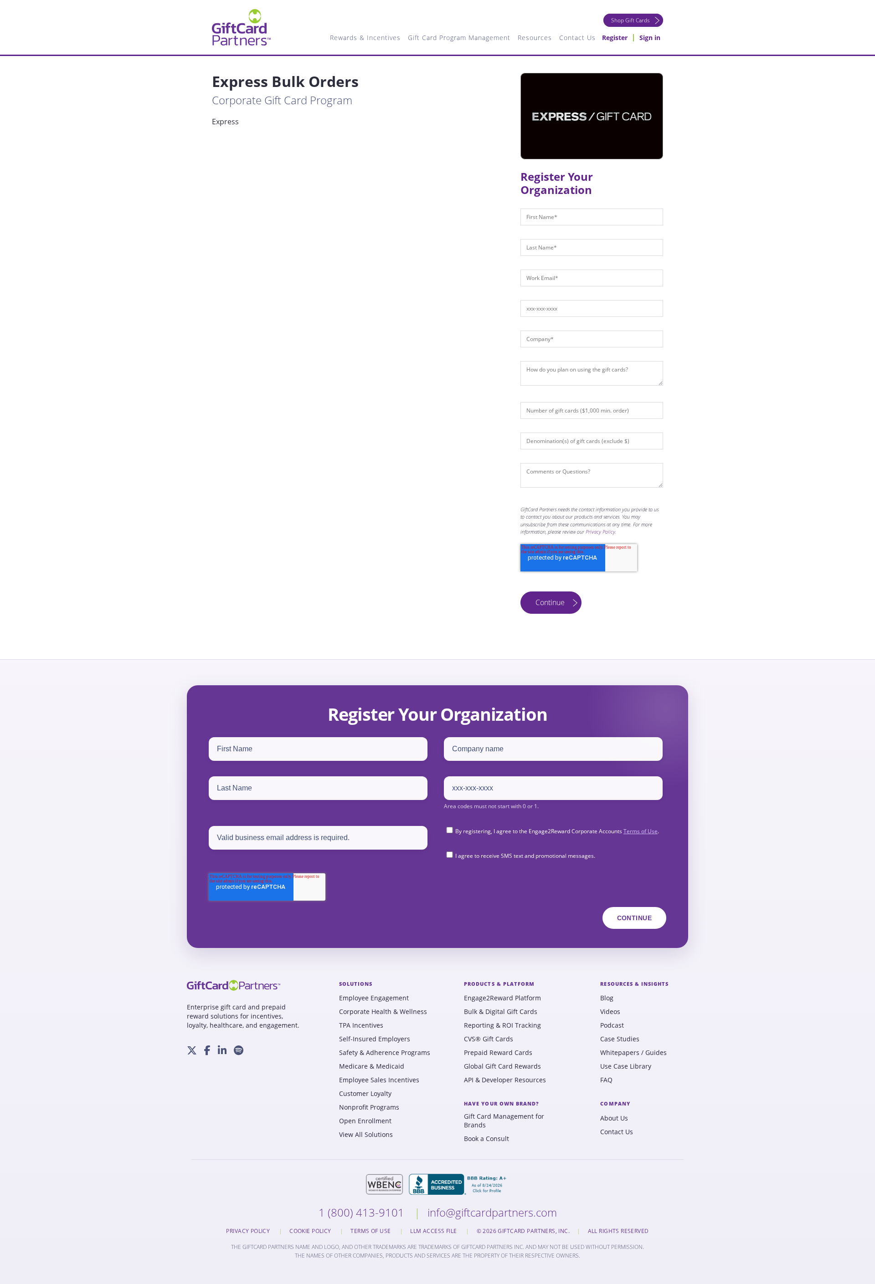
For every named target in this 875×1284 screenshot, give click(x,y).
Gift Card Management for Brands (504, 1120)
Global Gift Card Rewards (502, 1066)
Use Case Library (625, 1066)
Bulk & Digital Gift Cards (500, 1012)
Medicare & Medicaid (371, 1066)
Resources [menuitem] (535, 37)
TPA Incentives (361, 1025)
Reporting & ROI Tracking (502, 1025)
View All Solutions (366, 1135)
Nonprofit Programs (369, 1107)
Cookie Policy (311, 1231)
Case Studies (619, 1039)
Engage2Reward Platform (502, 998)
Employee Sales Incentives (379, 1080)
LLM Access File (434, 1231)
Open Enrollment (365, 1121)
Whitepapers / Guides (633, 1053)
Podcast (612, 1025)
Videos (610, 1012)
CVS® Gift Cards (488, 1039)
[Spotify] (238, 1050)
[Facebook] (207, 1050)
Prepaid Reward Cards (498, 1053)
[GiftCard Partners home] (233, 985)
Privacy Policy (600, 531)
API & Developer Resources (505, 1080)
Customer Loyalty (365, 1094)
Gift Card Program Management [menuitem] (459, 37)
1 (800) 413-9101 (363, 1212)
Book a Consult (486, 1139)
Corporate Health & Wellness (383, 1012)
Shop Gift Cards (630, 20)
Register (615, 37)
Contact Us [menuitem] (577, 37)
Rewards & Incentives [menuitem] (365, 37)
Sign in (649, 37)
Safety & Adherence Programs (384, 1053)
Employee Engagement (374, 998)
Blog (606, 998)
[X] (192, 1050)
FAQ (606, 1080)
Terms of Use (640, 831)
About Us (614, 1118)
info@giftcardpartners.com (492, 1212)
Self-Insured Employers (374, 1039)
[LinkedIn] (222, 1050)
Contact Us (616, 1132)
